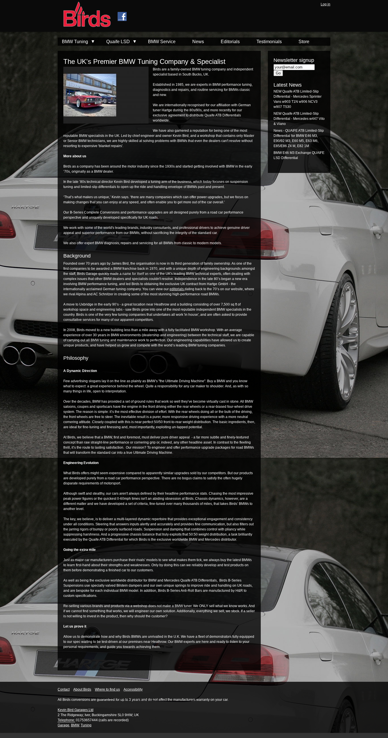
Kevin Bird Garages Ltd (75, 710)
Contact (64, 689)
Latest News (288, 85)
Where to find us (107, 689)
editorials (177, 289)
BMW (75, 725)
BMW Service (162, 41)
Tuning (86, 725)
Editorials (230, 41)
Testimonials (269, 41)
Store (304, 41)
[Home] (84, 15)
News (198, 41)
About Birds (82, 689)
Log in (325, 4)
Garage (63, 725)
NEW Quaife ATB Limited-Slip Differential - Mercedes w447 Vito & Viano (299, 119)
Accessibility (133, 689)
